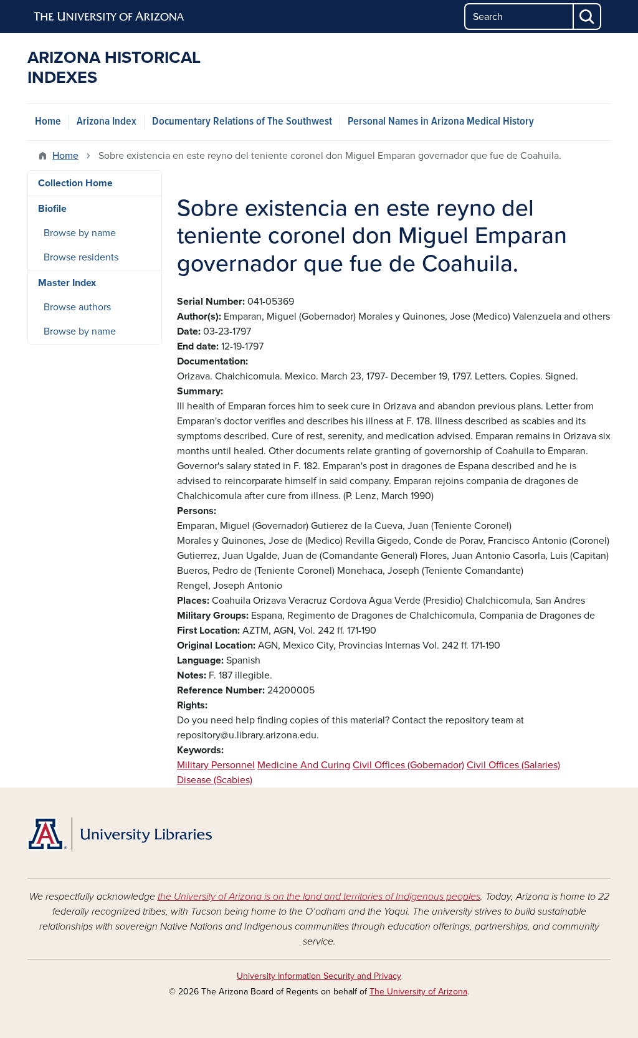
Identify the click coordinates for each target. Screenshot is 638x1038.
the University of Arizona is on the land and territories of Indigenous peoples (319, 896)
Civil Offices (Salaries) (513, 765)
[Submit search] (587, 16)
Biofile (52, 208)
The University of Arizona (418, 991)
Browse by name (80, 233)
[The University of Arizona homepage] (109, 16)
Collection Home (75, 183)
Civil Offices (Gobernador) (408, 765)
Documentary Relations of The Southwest (242, 122)
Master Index (67, 283)
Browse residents (81, 257)
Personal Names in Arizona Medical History (441, 122)
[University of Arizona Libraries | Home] (119, 834)
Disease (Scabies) (214, 780)
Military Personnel (216, 765)
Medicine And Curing (303, 765)
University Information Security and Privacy (319, 976)
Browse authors (77, 307)
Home (48, 122)
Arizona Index (106, 122)
